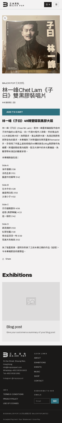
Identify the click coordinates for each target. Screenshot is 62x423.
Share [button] (8, 259)
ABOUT (37, 358)
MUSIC (37, 372)
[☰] (56, 4)
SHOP (36, 376)
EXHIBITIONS (40, 363)
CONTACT (39, 381)
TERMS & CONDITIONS (13, 394)
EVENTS (38, 367)
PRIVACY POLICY (10, 399)
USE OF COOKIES (11, 403)
